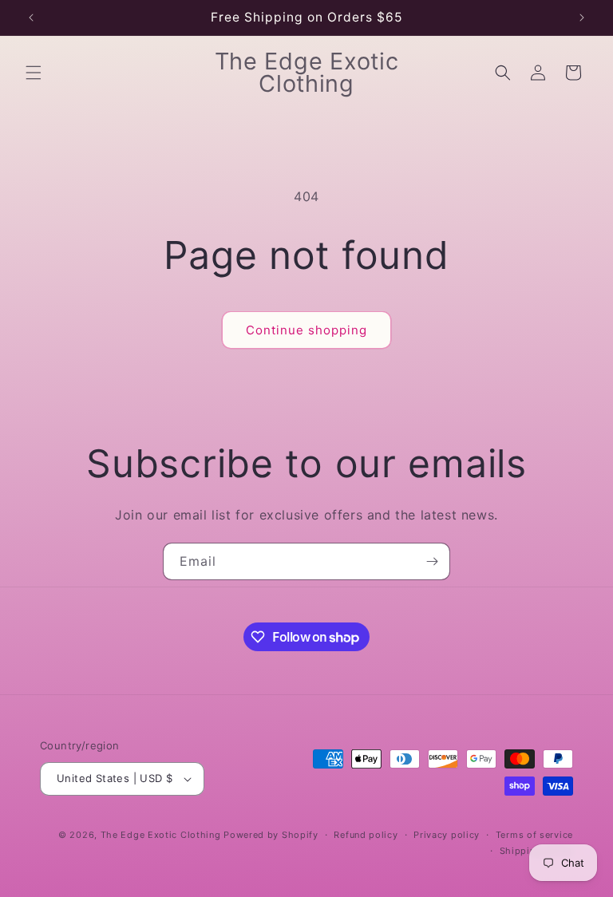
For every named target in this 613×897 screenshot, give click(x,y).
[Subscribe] (431, 561)
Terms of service (534, 834)
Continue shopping (306, 330)
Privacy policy (446, 834)
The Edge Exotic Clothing (162, 834)
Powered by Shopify (270, 834)
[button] (33, 72)
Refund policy (365, 834)
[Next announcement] (581, 17)
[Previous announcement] (31, 17)
